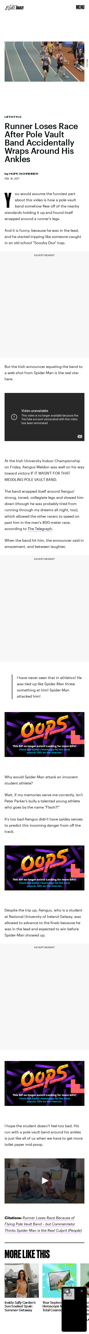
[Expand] (66, 1291)
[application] (44, 1181)
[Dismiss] (81, 1291)
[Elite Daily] (14, 7)
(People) (74, 1230)
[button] (44, 1181)
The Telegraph (40, 528)
